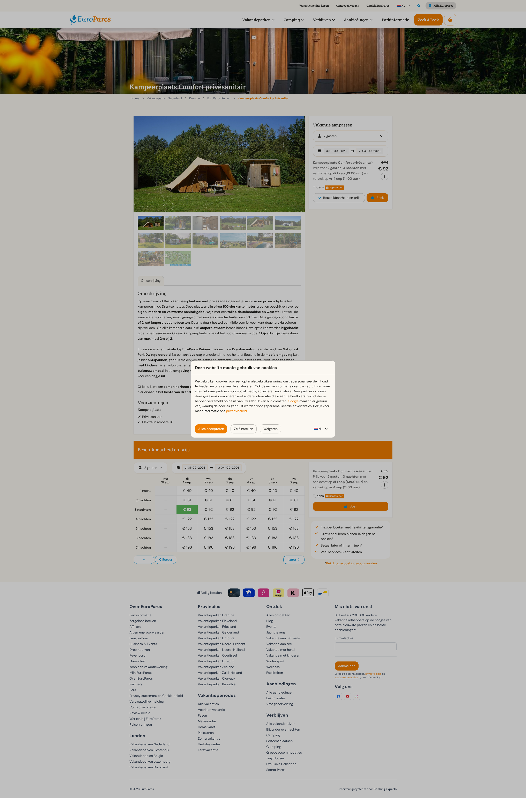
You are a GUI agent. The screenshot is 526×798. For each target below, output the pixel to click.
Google (293, 401)
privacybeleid (236, 411)
